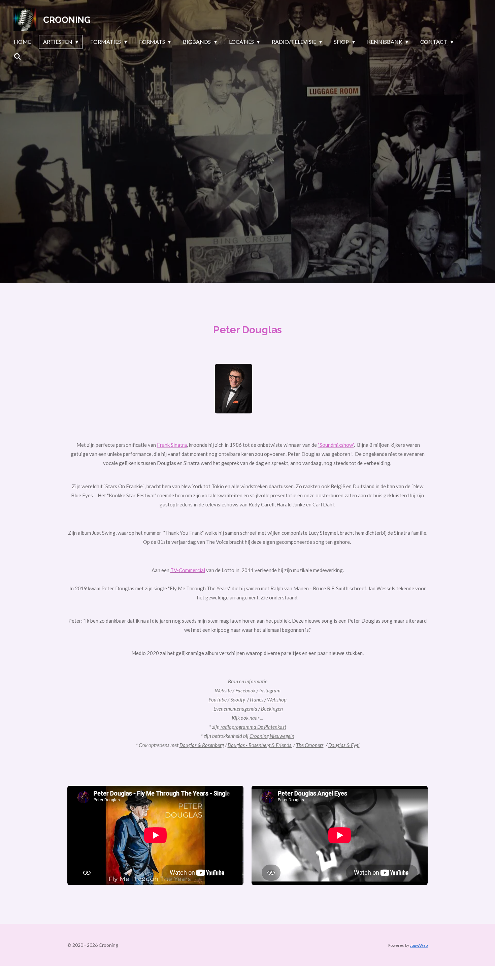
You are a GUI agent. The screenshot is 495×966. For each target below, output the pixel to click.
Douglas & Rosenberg (201, 745)
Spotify (237, 699)
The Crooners (310, 745)
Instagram (269, 690)
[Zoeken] (17, 56)
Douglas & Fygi (344, 745)
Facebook (245, 690)
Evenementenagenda (234, 709)
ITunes (256, 699)
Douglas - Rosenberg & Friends (260, 745)
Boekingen (272, 709)
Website (224, 690)
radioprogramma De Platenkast (253, 727)
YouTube (217, 699)
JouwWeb (419, 945)
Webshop (277, 699)
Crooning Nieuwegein (272, 736)
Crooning (67, 20)
